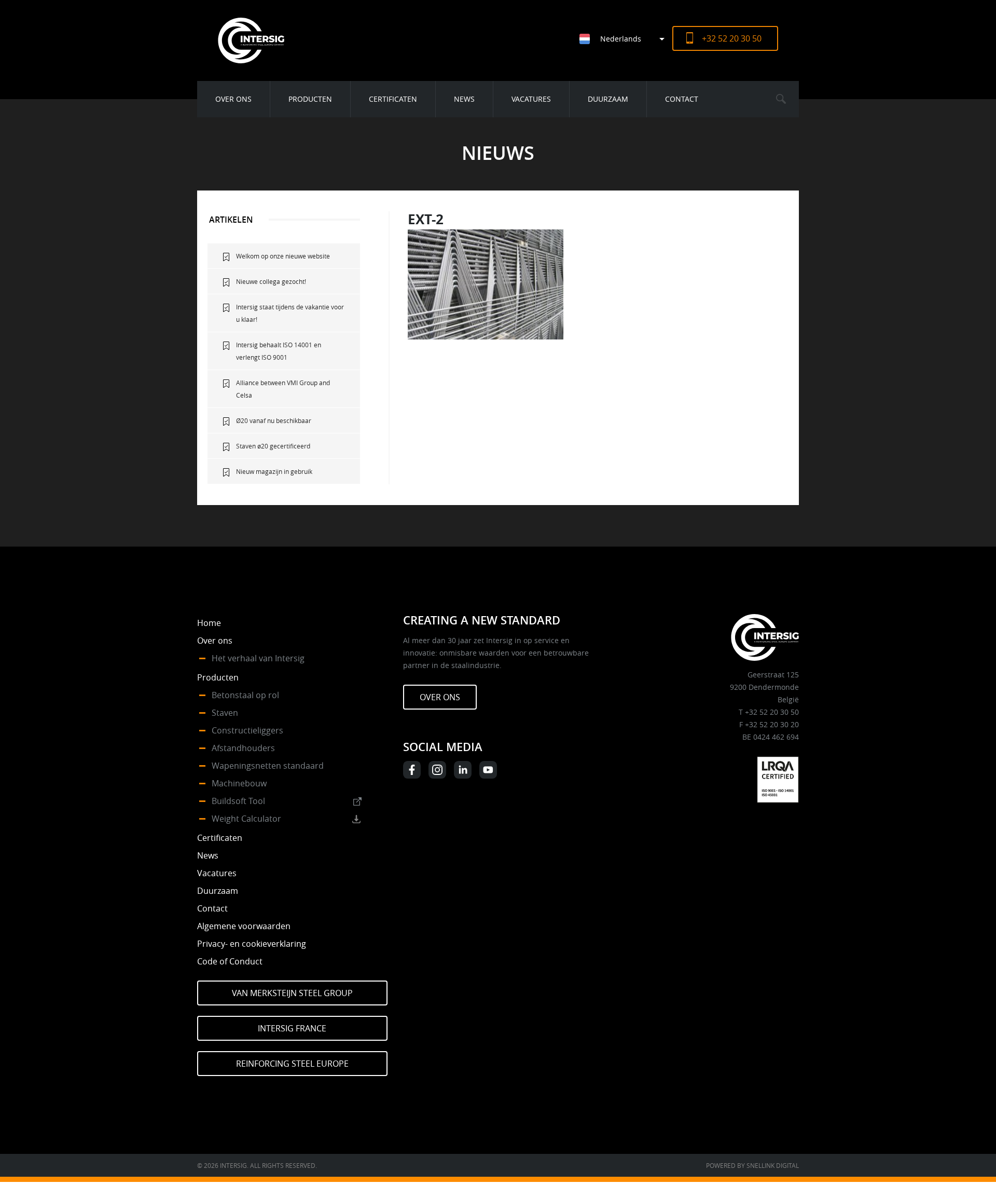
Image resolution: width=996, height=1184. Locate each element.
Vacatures (531, 99)
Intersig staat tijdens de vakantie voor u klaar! (290, 313)
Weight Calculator (246, 818)
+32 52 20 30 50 (732, 38)
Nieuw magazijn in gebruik (274, 471)
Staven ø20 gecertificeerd (273, 446)
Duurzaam (608, 99)
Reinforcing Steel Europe (292, 1063)
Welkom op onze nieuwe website (283, 256)
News (464, 99)
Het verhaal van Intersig (258, 658)
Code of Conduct (229, 961)
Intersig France (292, 1028)
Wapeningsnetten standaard (268, 765)
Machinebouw (239, 783)
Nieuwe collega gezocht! (271, 281)
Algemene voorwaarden (243, 926)
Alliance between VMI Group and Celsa (283, 388)
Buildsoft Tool (238, 801)
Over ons (233, 99)
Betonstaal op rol (245, 695)
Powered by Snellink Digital (752, 1165)
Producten (310, 99)
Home (209, 623)
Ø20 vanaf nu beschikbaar (273, 420)
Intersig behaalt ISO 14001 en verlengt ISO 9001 (278, 351)
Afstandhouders (243, 748)
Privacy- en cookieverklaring (251, 943)
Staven (225, 712)
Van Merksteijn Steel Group (292, 993)
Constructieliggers (247, 730)
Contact (681, 99)
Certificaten (393, 99)
